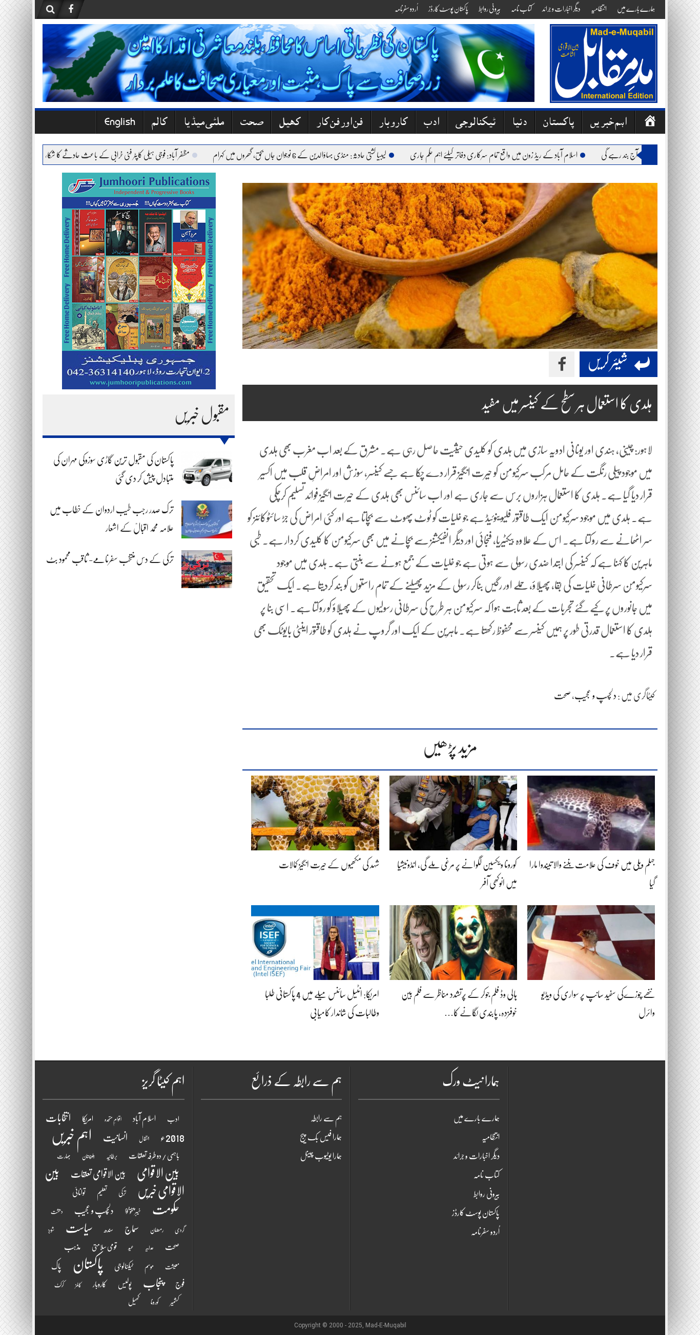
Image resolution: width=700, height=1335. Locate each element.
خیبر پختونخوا (133, 1211)
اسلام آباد (144, 1118)
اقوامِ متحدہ (113, 1119)
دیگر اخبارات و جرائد (561, 9)
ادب (431, 123)
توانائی (79, 1193)
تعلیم (102, 1193)
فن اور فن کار (340, 123)
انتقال (144, 1139)
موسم (149, 1266)
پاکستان (558, 123)
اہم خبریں (608, 123)
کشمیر (174, 1302)
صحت (251, 123)
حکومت (165, 1209)
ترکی (122, 1193)
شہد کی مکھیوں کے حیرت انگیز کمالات (329, 865)
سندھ (108, 1230)
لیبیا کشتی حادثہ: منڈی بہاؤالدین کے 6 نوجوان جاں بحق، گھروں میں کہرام (333, 155)
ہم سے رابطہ (326, 1118)
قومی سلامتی (104, 1247)
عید (131, 1247)
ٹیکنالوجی (476, 123)
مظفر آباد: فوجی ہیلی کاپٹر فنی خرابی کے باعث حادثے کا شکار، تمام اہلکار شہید (132, 155)
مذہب (72, 1246)
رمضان (156, 1230)
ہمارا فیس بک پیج (321, 1137)
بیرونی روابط (490, 9)
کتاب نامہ (521, 9)
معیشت (172, 1266)
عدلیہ (149, 1247)
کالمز (78, 1285)
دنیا (519, 123)
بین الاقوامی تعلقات (98, 1174)
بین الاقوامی (158, 1173)
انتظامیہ (599, 9)
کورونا (155, 1302)
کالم (159, 123)
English (120, 123)
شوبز (51, 1230)
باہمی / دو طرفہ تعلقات (154, 1156)
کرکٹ (59, 1285)
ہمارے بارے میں (636, 9)
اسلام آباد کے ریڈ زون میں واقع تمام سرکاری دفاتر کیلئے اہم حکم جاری (527, 155)
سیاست (79, 1228)
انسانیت (115, 1138)
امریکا (87, 1119)
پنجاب (153, 1283)
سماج (132, 1229)
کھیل (289, 123)
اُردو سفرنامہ (406, 9)
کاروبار (393, 123)
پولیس (125, 1284)
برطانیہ (111, 1156)
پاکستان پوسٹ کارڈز (448, 9)
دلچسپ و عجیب (595, 696)
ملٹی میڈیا (203, 123)
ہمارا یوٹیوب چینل (321, 1156)
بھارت (64, 1156)
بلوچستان (88, 1156)
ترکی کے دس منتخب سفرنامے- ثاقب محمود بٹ (110, 559)
